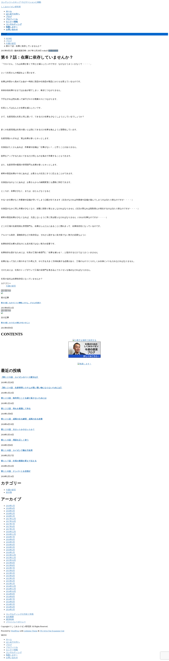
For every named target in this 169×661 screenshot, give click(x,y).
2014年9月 (10, 594)
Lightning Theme (30, 631)
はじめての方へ (13, 642)
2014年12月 (11, 586)
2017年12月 (11, 519)
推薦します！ (12, 655)
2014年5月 (10, 604)
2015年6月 (10, 571)
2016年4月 (10, 545)
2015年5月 (10, 573)
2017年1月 (10, 529)
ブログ (9, 645)
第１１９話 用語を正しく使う (15, 440)
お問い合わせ (12, 658)
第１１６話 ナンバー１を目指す (16, 471)
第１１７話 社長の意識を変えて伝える (19, 461)
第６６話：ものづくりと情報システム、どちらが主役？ (21, 303)
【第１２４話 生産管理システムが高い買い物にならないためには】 (31, 388)
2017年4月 (10, 526)
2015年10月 (11, 560)
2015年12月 (11, 555)
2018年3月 (10, 511)
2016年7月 (10, 537)
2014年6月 (10, 602)
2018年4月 (10, 508)
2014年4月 (10, 607)
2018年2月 (10, 513)
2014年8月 (10, 596)
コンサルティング (14, 652)
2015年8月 (10, 565)
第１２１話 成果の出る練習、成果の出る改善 (22, 419)
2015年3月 (10, 578)
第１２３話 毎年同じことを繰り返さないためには (24, 398)
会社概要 (10, 617)
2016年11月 (11, 534)
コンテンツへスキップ (11, 2)
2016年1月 (10, 552)
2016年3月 (10, 547)
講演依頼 (10, 619)
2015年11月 (11, 558)
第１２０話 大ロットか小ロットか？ (18, 429)
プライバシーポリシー (16, 622)
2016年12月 (11, 532)
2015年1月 (10, 584)
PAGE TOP (163, 639)
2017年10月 (11, 521)
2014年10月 (11, 591)
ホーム (9, 639)
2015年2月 (10, 581)
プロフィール (12, 647)
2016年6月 (10, 539)
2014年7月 (10, 599)
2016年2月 (10, 550)
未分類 (9, 492)
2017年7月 (10, 524)
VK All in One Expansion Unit (52, 631)
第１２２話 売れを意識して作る (16, 409)
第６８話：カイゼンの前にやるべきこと (15, 323)
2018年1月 (10, 516)
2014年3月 (10, 609)
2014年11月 (11, 589)
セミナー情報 (12, 650)
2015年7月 (10, 568)
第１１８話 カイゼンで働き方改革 (17, 450)
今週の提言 (53, 51)
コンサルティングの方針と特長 (20, 614)
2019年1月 (10, 506)
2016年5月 (10, 542)
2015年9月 (10, 563)
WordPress (15, 631)
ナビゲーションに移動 (31, 2)
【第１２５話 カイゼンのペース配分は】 (20, 377)
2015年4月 (10, 576)
